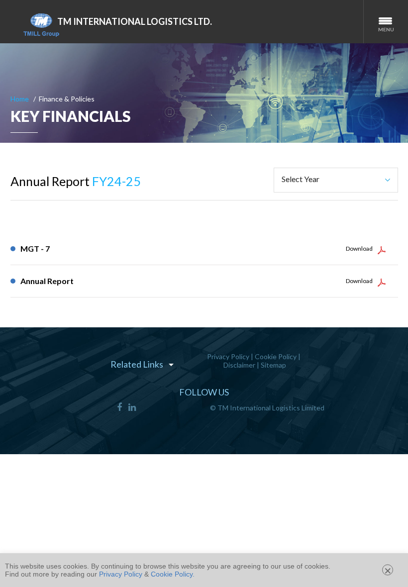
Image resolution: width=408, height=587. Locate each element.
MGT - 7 (35, 248)
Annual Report (47, 281)
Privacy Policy (228, 356)
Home (19, 99)
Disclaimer (239, 365)
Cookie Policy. (173, 574)
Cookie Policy (276, 356)
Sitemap (273, 365)
